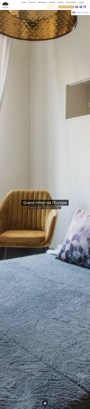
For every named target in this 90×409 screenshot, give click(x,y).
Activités (60, 2)
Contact (81, 2)
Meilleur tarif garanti (82, 12)
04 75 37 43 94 (67, 7)
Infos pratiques (71, 2)
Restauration (42, 2)
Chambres (32, 2)
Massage (52, 2)
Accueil (23, 2)
